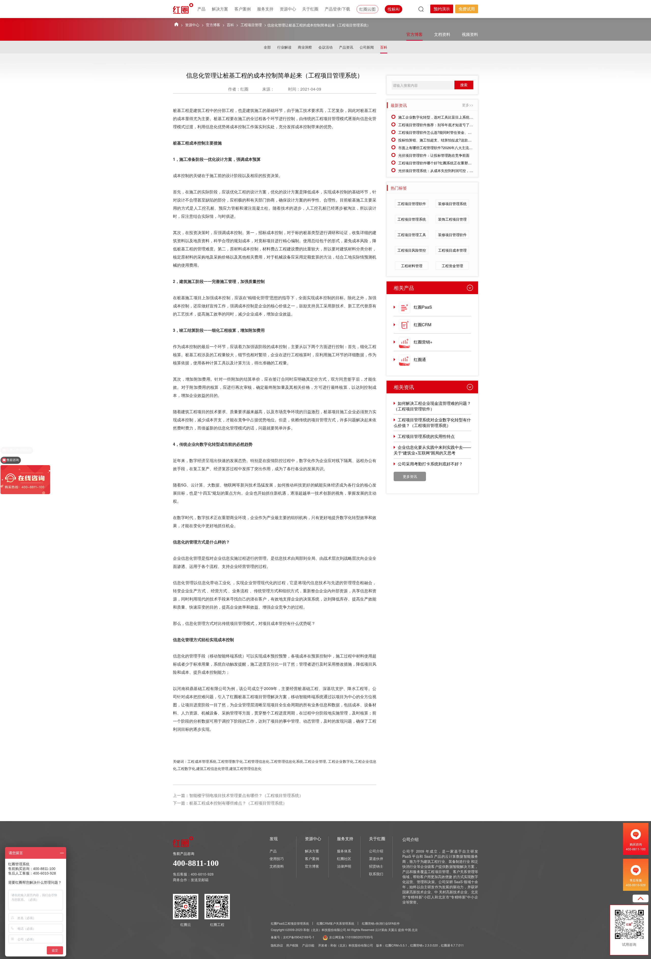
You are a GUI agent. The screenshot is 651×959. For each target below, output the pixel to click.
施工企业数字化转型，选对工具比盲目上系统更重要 (439, 117)
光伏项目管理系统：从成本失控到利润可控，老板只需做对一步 (448, 170)
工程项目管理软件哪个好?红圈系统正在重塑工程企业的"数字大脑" (450, 162)
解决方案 (220, 9)
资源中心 (288, 9)
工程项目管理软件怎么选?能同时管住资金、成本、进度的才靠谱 (449, 132)
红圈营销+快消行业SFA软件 (381, 923)
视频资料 (470, 34)
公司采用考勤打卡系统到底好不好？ (430, 464)
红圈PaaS (423, 307)
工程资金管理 (452, 265)
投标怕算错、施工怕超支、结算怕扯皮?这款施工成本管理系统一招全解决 (456, 139)
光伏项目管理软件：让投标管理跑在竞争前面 (433, 155)
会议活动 (325, 47)
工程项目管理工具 (411, 234)
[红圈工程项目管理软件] (183, 8)
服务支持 (265, 9)
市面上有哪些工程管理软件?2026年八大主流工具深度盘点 (444, 147)
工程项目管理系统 (411, 219)
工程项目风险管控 (411, 250)
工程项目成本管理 (452, 250)
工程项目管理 (251, 24)
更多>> (467, 104)
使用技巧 (277, 858)
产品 (201, 9)
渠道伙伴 (376, 858)
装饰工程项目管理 (452, 219)
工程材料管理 (411, 265)
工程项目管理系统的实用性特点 (426, 436)
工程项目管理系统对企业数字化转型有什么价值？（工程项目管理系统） (432, 422)
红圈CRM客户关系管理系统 (335, 923)
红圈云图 (367, 9)
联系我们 (376, 873)
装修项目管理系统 (452, 203)
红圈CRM (422, 324)
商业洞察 (305, 47)
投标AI (394, 9)
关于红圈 (310, 9)
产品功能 (308, 945)
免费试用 (466, 9)
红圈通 (420, 359)
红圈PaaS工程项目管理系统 (290, 923)
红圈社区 (344, 858)
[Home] (176, 24)
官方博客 (213, 24)
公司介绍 (376, 850)
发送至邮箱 (200, 879)
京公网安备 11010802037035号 (351, 937)
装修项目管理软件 (452, 234)
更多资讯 (410, 476)
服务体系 (344, 850)
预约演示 (442, 9)
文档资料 (442, 34)
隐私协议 (277, 945)
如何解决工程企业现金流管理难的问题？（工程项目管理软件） (432, 406)
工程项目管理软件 (411, 203)
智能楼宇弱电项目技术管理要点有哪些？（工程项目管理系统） (246, 795)
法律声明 (344, 866)
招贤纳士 (376, 866)
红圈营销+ (423, 342)
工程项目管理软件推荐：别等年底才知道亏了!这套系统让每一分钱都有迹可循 (459, 124)
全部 (267, 47)
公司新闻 (367, 47)
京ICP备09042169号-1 (298, 937)
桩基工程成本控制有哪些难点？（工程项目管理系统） (238, 803)
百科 (230, 24)
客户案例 (242, 9)
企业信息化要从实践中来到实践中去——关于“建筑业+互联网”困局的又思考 (432, 450)
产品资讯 (346, 47)
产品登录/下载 (337, 9)
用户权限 (292, 945)
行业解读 (284, 47)
